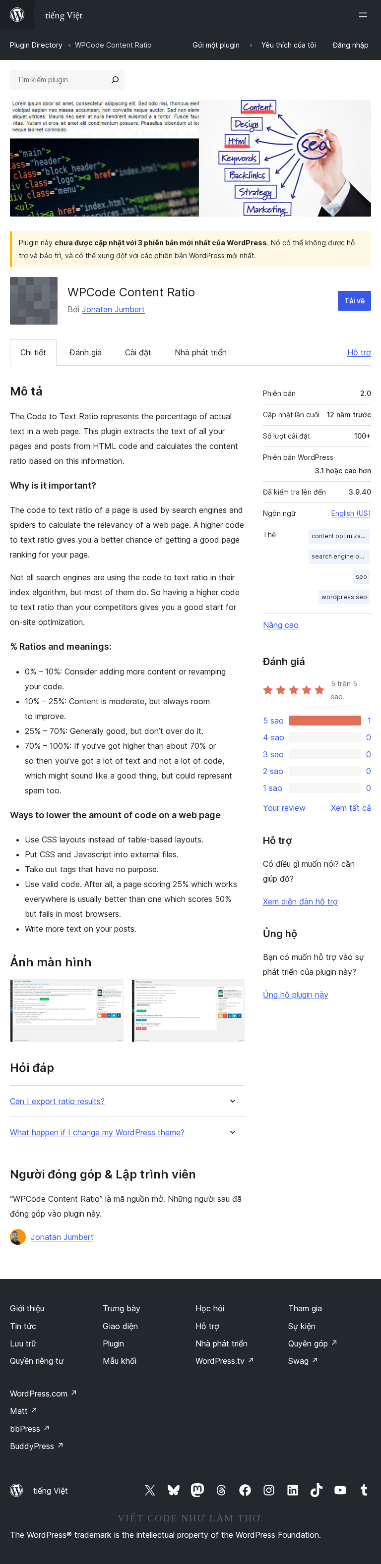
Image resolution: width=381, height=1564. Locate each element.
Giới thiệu (27, 1308)
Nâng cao (281, 625)
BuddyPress (37, 1446)
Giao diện (120, 1326)
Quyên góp (313, 1343)
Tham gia (305, 1308)
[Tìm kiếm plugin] (115, 80)
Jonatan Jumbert (113, 309)
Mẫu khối (119, 1361)
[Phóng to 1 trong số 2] (110, 993)
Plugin (113, 1343)
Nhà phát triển (201, 352)
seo (361, 576)
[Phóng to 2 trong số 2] (231, 993)
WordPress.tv (224, 1361)
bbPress (30, 1429)
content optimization (341, 536)
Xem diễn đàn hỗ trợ (300, 901)
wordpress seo (344, 597)
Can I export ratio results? (57, 1101)
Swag (303, 1361)
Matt (24, 1411)
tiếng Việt (50, 1491)
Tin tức (23, 1326)
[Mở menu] (365, 15)
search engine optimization (341, 556)
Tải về (354, 300)
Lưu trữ (23, 1343)
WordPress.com (43, 1393)
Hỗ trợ (359, 352)
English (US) (351, 513)
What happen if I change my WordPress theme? (97, 1132)
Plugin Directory (36, 45)
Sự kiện (302, 1326)
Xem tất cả (351, 808)
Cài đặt (138, 352)
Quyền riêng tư (37, 1361)
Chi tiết (33, 352)
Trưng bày (121, 1308)
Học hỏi (209, 1308)
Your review (284, 808)
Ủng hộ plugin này (295, 995)
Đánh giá (85, 352)
